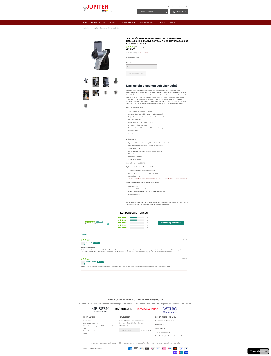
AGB (84, 328)
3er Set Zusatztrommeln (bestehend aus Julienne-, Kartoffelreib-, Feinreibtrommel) (157, 179)
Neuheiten (95, 23)
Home (85, 23)
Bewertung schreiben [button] (171, 223)
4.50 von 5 (99, 222)
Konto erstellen (183, 7)
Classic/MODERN (128, 23)
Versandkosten (143, 53)
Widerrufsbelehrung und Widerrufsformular (98, 326)
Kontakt (85, 333)
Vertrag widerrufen (258, 351)
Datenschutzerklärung (90, 323)
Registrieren (146, 330)
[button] (130, 47)
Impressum (87, 321)
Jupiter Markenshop (95, 348)
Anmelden (171, 7)
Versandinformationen (90, 331)
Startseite (86, 28)
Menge (129, 63)
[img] (85, 240)
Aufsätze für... (109, 23)
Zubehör (162, 23)
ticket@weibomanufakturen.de (171, 336)
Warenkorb (181, 12)
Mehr (171, 23)
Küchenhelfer (146, 23)
